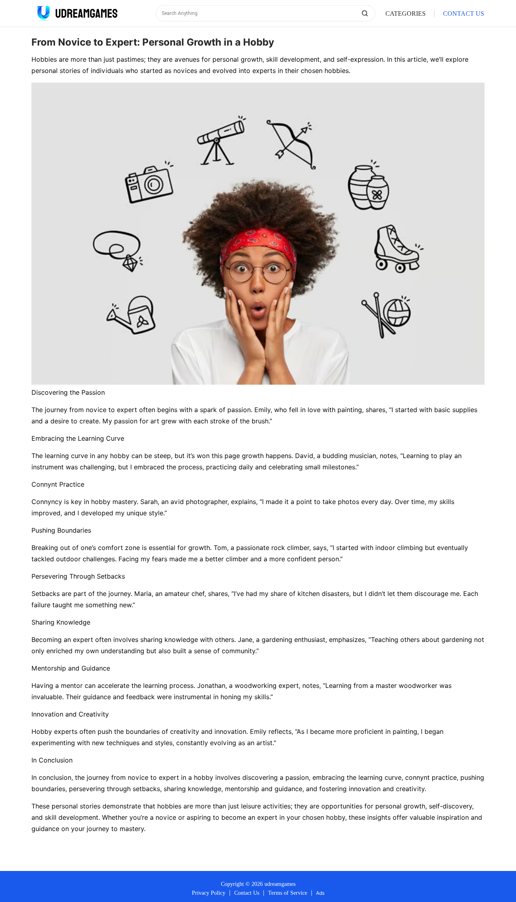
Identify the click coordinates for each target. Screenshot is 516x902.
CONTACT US (463, 13)
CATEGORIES (405, 13)
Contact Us (246, 893)
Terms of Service (287, 893)
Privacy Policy (208, 893)
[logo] (76, 13)
